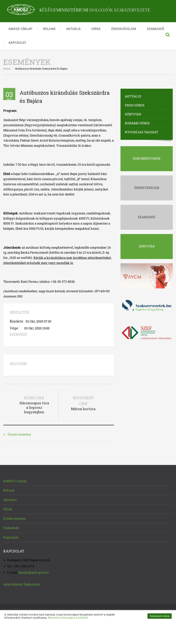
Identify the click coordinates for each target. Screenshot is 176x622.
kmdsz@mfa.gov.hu (34, 572)
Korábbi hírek (137, 123)
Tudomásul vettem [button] (160, 616)
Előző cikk (34, 405)
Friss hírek (135, 105)
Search (167, 36)
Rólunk (49, 29)
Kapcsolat (17, 43)
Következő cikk (83, 403)
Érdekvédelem (123, 29)
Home (6, 68)
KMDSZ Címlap (20, 29)
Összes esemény (19, 434)
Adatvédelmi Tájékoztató (21, 584)
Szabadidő (155, 29)
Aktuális (73, 29)
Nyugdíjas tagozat (141, 132)
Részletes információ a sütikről (68, 617)
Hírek (96, 29)
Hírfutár (133, 114)
